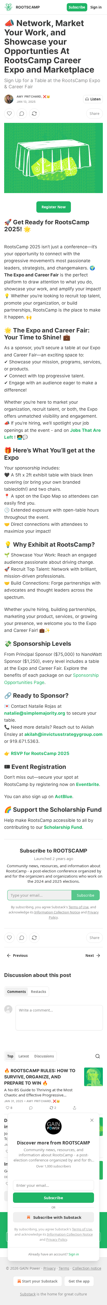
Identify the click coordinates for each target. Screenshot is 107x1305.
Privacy (49, 1268)
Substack (28, 1294)
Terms (64, 1268)
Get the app (79, 1281)
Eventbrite (87, 784)
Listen (95, 99)
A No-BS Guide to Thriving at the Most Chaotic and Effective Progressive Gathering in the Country (38, 1092)
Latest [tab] (23, 1056)
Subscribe (77, 7)
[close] (92, 1120)
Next (89, 955)
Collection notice (86, 1268)
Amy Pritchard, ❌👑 (33, 96)
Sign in (96, 7)
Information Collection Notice (70, 1234)
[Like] (9, 113)
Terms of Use (82, 1229)
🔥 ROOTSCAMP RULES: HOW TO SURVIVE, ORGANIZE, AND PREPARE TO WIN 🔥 (39, 1077)
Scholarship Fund (63, 827)
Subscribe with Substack (57, 1217)
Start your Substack (40, 1281)
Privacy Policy (56, 1239)
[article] (53, 1089)
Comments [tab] (16, 991)
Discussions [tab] (44, 1056)
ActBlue (63, 796)
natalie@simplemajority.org (34, 713)
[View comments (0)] (22, 113)
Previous (20, 955)
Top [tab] (10, 1056)
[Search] (97, 1056)
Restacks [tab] (38, 991)
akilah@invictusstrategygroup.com (63, 734)
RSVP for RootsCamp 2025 (40, 753)
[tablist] (26, 991)
